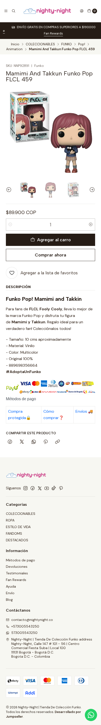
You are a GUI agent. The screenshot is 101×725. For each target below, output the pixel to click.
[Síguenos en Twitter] (39, 488)
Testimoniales (17, 573)
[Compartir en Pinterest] (45, 442)
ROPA (10, 520)
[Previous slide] (9, 190)
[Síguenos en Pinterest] (60, 488)
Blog (9, 599)
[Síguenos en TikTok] (53, 488)
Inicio (15, 44)
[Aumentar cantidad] (91, 224)
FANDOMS (14, 533)
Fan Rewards (50, 33)
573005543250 (24, 632)
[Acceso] (82, 11)
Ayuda (11, 586)
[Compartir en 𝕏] (22, 442)
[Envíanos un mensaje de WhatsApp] (91, 715)
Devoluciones (16, 566)
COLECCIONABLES (40, 44)
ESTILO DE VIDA (18, 527)
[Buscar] (13, 11)
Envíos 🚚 (84, 411)
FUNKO (66, 44)
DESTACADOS (17, 540)
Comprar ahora (50, 254)
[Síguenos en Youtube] (46, 488)
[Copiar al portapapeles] (57, 442)
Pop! (81, 44)
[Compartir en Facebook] (10, 442)
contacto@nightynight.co (32, 619)
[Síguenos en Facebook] (32, 488)
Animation (14, 49)
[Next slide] (91, 190)
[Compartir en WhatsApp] (34, 442)
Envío (10, 593)
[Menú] (6, 11)
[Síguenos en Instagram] (25, 488)
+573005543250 (25, 626)
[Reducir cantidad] (10, 224)
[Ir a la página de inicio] (47, 11)
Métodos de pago (20, 560)
